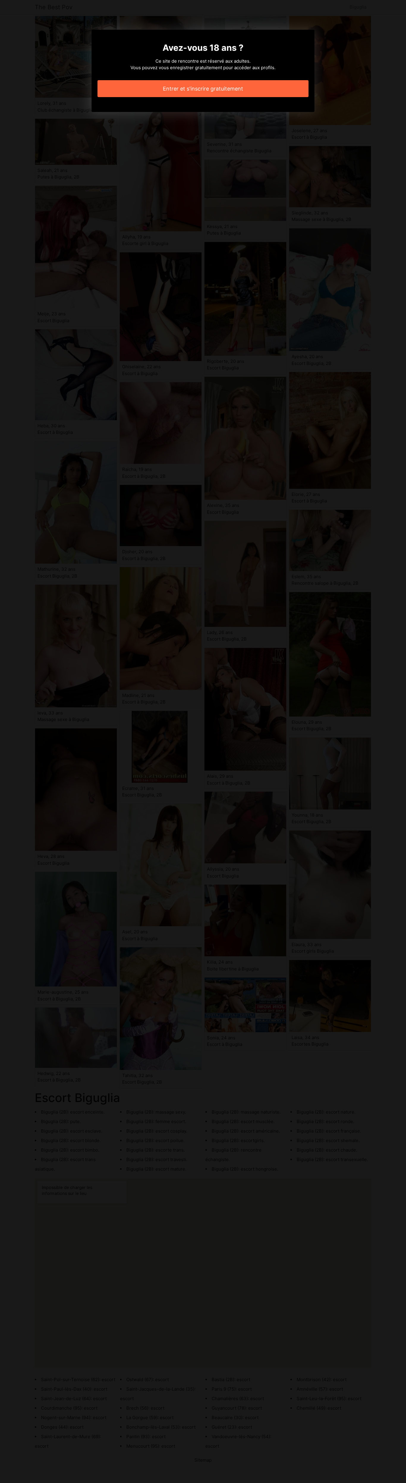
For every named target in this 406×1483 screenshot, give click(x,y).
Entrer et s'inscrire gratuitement (203, 89)
